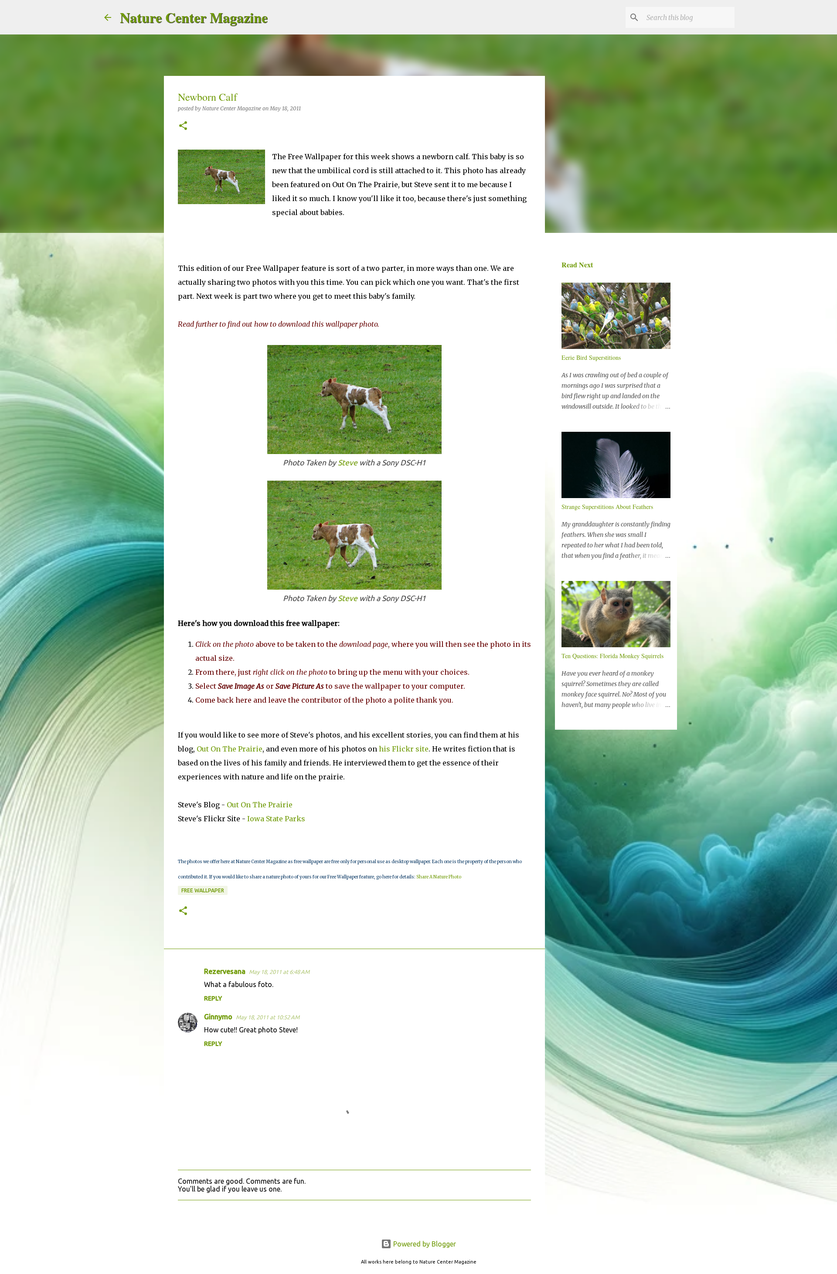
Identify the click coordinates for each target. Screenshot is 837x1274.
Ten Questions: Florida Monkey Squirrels (612, 656)
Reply (213, 998)
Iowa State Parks (276, 818)
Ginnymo (218, 1017)
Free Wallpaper (202, 890)
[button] (183, 126)
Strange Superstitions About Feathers (607, 506)
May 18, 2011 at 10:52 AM (267, 1017)
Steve (347, 462)
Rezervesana (224, 971)
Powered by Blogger (423, 1244)
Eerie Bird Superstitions (591, 357)
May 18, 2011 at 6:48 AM (279, 972)
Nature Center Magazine (194, 17)
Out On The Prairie (229, 749)
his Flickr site (404, 749)
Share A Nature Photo (438, 877)
